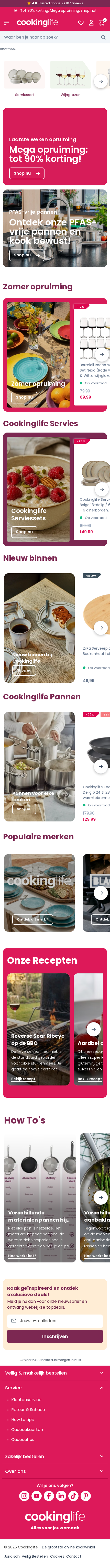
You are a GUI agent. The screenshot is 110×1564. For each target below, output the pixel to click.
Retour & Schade (28, 1410)
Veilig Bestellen (35, 1556)
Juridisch (12, 1556)
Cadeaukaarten (27, 1429)
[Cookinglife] (43, 22)
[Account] (91, 22)
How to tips (22, 1420)
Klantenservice (26, 1400)
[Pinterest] (86, 1496)
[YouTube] (36, 1496)
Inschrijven (55, 1336)
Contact (73, 1556)
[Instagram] (24, 1496)
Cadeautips (22, 1439)
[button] (101, 81)
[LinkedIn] (61, 1496)
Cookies (57, 1556)
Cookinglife (28, 1547)
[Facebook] (49, 1496)
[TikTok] (73, 1496)
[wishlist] (80, 22)
